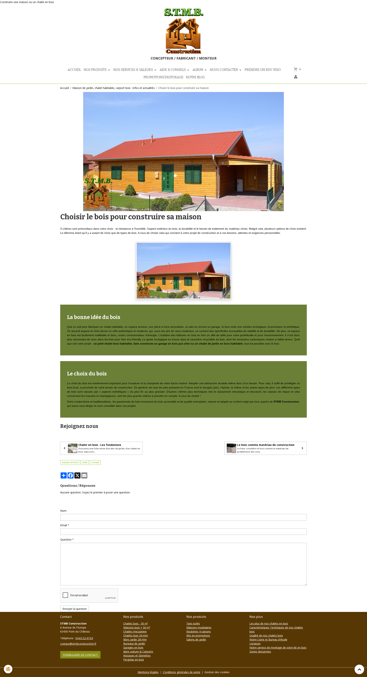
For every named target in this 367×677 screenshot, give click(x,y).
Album (198, 70)
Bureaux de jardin (134, 643)
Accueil (74, 70)
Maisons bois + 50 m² (136, 627)
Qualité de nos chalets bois (266, 635)
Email (63, 525)
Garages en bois (133, 647)
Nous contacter (224, 70)
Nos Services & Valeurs (133, 70)
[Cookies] (8, 669)
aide (84, 462)
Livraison (255, 643)
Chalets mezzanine (135, 631)
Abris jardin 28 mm (135, 639)
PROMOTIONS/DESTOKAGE (163, 77)
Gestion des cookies (217, 672)
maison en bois (70, 462)
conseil (95, 462)
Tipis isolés (193, 623)
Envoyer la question (75, 609)
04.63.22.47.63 (84, 638)
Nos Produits (95, 70)
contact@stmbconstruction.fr (78, 644)
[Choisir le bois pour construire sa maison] (183, 270)
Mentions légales (148, 672)
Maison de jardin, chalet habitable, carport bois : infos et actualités (113, 88)
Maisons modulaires (198, 627)
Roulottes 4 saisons (198, 631)
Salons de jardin (196, 639)
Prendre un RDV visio (263, 70)
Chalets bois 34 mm (135, 635)
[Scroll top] (359, 669)
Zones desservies (260, 651)
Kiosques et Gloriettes (137, 655)
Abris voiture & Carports (138, 651)
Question (65, 539)
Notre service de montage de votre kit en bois (277, 647)
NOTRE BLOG (195, 77)
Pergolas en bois (133, 659)
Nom (63, 510)
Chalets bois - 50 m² (135, 623)
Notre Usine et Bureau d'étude (268, 639)
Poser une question (75, 501)
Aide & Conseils (173, 70)
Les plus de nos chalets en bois (268, 623)
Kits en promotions (198, 635)
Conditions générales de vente (181, 672)
